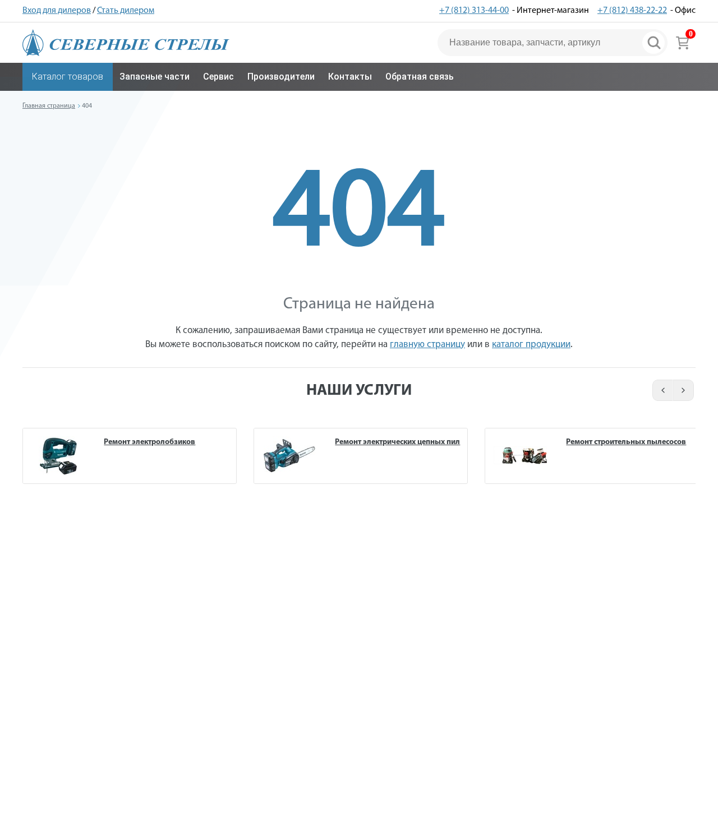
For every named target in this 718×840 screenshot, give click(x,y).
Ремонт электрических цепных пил (397, 442)
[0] (682, 42)
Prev (661, 390)
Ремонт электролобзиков (149, 442)
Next (684, 390)
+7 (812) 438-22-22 (632, 10)
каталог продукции (531, 344)
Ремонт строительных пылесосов (626, 442)
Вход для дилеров (56, 10)
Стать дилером (125, 10)
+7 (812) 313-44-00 (474, 10)
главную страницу (427, 344)
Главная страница (48, 106)
